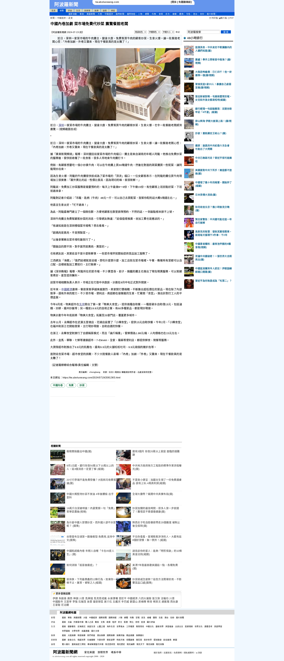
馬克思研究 (110, 644)
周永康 (174, 601)
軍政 (82, 14)
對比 (132, 622)
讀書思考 (208, 626)
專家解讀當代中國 (95, 644)
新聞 (62, 10)
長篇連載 (85, 631)
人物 (140, 14)
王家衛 (56, 605)
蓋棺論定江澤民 (79, 644)
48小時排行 (195, 38)
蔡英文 (157, 601)
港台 (195, 14)
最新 (72, 14)
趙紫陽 (166, 601)
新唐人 (112, 372)
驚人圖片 (66, 644)
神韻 (75, 598)
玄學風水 (121, 626)
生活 (78, 10)
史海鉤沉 (81, 626)
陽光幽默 (131, 644)
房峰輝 (142, 601)
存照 (137, 622)
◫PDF (231, 18)
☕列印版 (213, 18)
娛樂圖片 (140, 635)
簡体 (174, 2)
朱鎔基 (63, 598)
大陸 (100, 14)
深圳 (61, 125)
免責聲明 (178, 653)
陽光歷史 (121, 644)
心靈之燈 (101, 626)
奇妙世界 (148, 640)
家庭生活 (91, 626)
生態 (188, 14)
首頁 (53, 10)
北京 (82, 304)
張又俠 (156, 598)
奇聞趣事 (130, 640)
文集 (103, 622)
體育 (181, 14)
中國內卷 (58, 385)
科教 (154, 14)
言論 (70, 622)
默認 (178, 32)
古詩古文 (179, 626)
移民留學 (111, 640)
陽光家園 (150, 644)
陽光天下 (141, 644)
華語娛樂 (81, 635)
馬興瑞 (89, 598)
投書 (126, 622)
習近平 (123, 598)
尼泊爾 (65, 605)
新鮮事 (87, 10)
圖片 (211, 14)
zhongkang (95, 372)
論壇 (105, 10)
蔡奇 (149, 601)
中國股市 (58, 601)
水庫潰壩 (113, 598)
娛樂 (97, 10)
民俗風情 (167, 640)
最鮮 (64, 640)
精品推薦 (130, 635)
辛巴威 (125, 601)
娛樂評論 (121, 635)
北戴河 (117, 601)
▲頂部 (199, 653)
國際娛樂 (111, 635)
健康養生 (72, 626)
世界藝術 (66, 631)
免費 (71, 385)
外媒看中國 (79, 622)
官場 (161, 14)
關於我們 (158, 653)
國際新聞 (120, 14)
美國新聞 (91, 14)
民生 (168, 14)
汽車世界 (101, 640)
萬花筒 (139, 640)
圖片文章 (95, 631)
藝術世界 (160, 626)
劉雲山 (134, 601)
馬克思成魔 (100, 598)
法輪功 (165, 598)
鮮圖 (175, 640)
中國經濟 (109, 14)
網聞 (147, 14)
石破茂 (82, 601)
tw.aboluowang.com (107, 2)
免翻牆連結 (185, 2)
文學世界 (76, 631)
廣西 (69, 598)
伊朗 (55, 598)
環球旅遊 (158, 640)
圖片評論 (151, 622)
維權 (174, 14)
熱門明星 (91, 635)
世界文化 (199, 626)
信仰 (202, 14)
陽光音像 (160, 644)
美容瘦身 (169, 626)
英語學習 (218, 626)
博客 (113, 10)
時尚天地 (121, 640)
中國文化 (150, 626)
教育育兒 (140, 626)
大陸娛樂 (72, 635)
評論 (70, 10)
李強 (75, 601)
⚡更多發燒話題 (61, 593)
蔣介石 (108, 601)
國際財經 (131, 14)
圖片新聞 (180, 617)
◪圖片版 (223, 18)
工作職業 (130, 626)
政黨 (108, 622)
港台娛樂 (101, 635)
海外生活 (111, 626)
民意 (143, 622)
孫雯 (89, 601)
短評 (114, 622)
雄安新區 (98, 601)
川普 (81, 598)
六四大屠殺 (144, 598)
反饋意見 (168, 653)
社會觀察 (91, 640)
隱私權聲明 (189, 653)
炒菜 (82, 385)
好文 (120, 622)
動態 (97, 622)
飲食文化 (72, 640)
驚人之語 (89, 622)
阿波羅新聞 (66, 4)
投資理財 (189, 626)
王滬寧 (68, 601)
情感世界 (81, 640)
